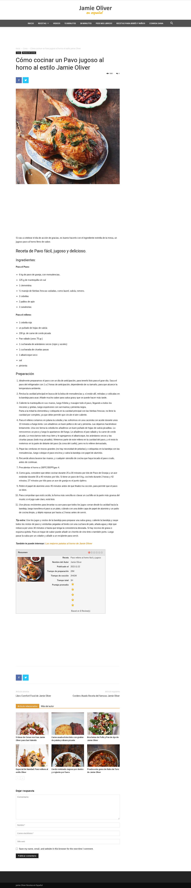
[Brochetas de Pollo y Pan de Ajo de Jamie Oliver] (103, 723)
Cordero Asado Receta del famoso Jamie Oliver (96, 695)
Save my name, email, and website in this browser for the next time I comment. (56, 849)
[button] (171, 23)
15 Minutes (70, 23)
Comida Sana (156, 23)
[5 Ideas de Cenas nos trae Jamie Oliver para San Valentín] (32, 723)
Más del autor (47, 706)
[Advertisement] (95, 37)
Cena (25, 48)
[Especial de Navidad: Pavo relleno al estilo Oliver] (32, 755)
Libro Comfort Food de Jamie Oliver (33, 695)
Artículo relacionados (27, 706)
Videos (56, 23)
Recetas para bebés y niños (130, 23)
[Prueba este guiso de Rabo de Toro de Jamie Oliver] (103, 755)
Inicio (31, 23)
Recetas (42, 23)
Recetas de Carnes (29, 53)
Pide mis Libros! (104, 23)
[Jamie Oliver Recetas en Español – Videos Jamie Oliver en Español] (95, 10)
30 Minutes (86, 23)
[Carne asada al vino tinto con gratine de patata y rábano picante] (67, 723)
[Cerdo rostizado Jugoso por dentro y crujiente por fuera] (67, 755)
